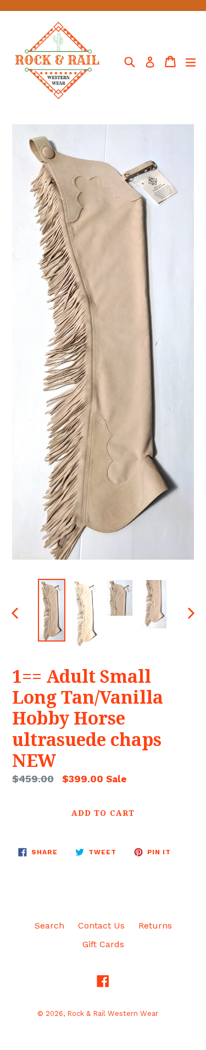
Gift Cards (103, 944)
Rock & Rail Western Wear (112, 1013)
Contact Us (101, 925)
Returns (155, 925)
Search (49, 925)
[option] (52, 610)
